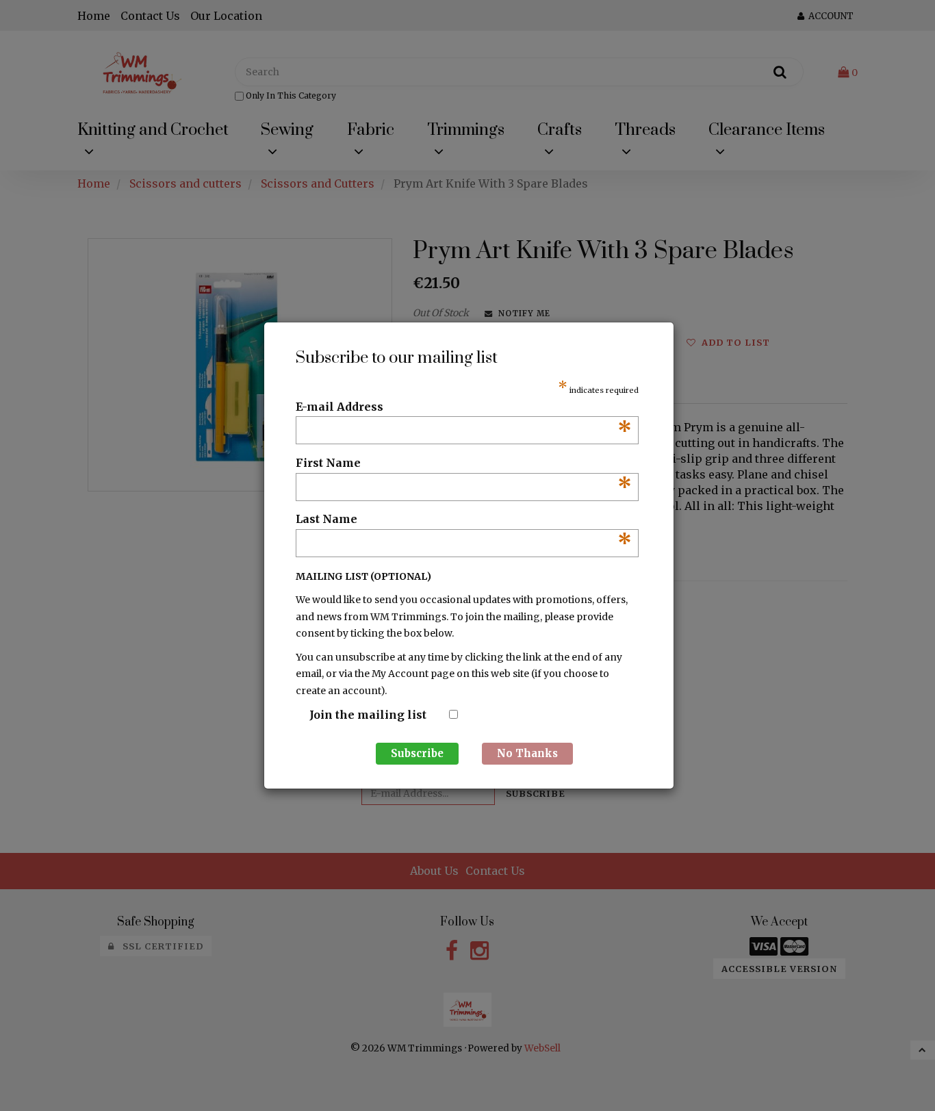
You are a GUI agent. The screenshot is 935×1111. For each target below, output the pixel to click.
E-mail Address (464, 407)
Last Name (464, 519)
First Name (464, 463)
